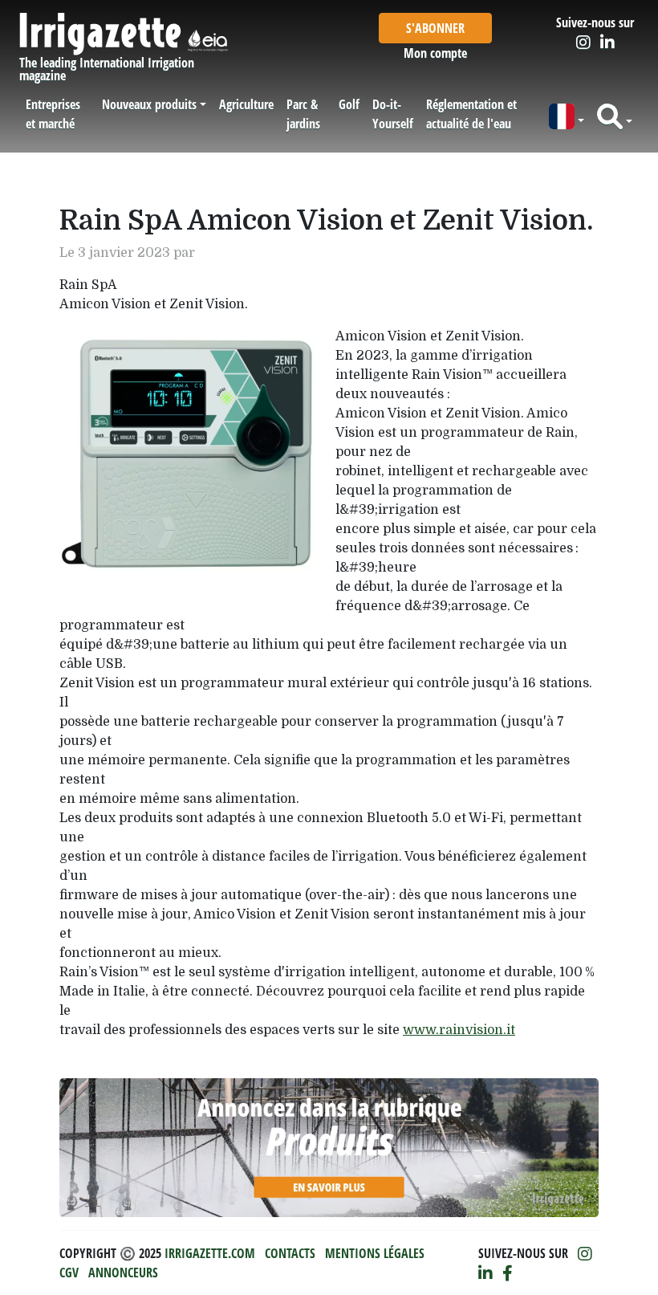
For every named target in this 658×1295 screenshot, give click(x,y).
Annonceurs (123, 1272)
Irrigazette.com (209, 1253)
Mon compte (435, 53)
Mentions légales (374, 1253)
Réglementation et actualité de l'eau (471, 114)
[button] (566, 116)
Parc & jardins (303, 114)
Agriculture (246, 104)
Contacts (290, 1253)
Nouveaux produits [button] (149, 104)
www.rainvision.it (459, 1030)
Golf (349, 104)
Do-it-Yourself (392, 114)
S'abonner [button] (435, 28)
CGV (69, 1272)
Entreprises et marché (53, 114)
